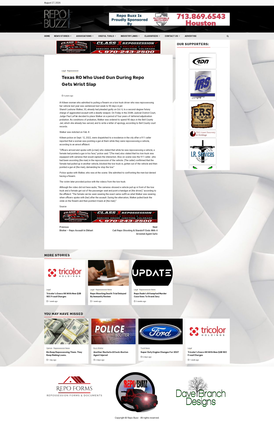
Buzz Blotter (98, 348)
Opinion (49, 348)
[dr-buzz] (202, 157)
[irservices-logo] (202, 87)
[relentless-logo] (202, 109)
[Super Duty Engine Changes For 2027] (160, 331)
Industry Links (129, 36)
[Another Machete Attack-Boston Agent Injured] (113, 331)
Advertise (191, 36)
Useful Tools (106, 36)
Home (47, 36)
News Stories (61, 36)
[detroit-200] (202, 131)
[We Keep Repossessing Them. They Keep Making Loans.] (66, 331)
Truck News (145, 348)
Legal (64, 71)
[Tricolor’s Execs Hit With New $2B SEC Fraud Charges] (208, 331)
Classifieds (151, 36)
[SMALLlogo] (202, 70)
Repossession (72, 71)
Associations (83, 36)
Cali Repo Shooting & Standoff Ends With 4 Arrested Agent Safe (134, 230)
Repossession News (104, 290)
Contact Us (171, 36)
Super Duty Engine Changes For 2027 (160, 352)
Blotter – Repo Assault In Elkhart (76, 229)
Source (63, 206)
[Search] (227, 36)
